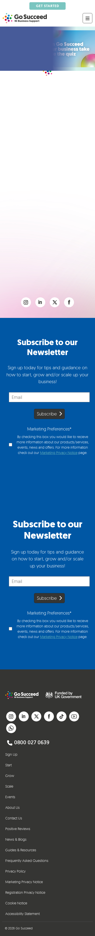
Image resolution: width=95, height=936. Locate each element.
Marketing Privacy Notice (59, 452)
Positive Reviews (17, 828)
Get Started (47, 6)
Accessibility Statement (22, 913)
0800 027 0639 (31, 742)
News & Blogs (16, 839)
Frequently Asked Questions (26, 860)
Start (8, 765)
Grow (9, 775)
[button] (26, 302)
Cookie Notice (16, 903)
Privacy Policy (15, 871)
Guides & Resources (20, 850)
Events (10, 797)
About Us (12, 807)
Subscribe (47, 414)
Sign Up (11, 754)
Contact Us (13, 818)
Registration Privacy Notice (25, 892)
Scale (9, 786)
